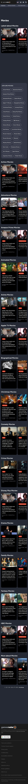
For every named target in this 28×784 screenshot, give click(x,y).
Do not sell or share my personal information (11, 775)
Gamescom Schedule (11, 5)
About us (3, 762)
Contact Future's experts (7, 746)
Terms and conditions (6, 743)
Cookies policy (4, 752)
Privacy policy (4, 749)
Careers (3, 759)
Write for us (4, 772)
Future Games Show (21, 5)
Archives (21, 687)
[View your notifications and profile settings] (23, 2)
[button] (26, 2)
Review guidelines (5, 768)
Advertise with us (5, 765)
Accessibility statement (6, 755)
